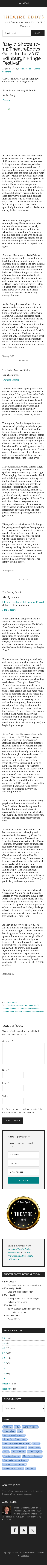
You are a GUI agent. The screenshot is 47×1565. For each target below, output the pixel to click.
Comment (7, 1041)
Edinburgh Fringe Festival (33, 1011)
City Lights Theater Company (14, 1464)
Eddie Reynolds (24, 69)
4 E (3, 1348)
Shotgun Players (34, 1452)
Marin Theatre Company (32, 1456)
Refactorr (25, 1556)
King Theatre (9, 609)
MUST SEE (9, 1431)
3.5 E (4, 1353)
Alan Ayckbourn (26, 1005)
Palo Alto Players (18, 1452)
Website (6, 1096)
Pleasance (7, 100)
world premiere (16, 1011)
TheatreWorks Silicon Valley (14, 1439)
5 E (3, 1338)
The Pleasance (13, 1005)
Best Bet (6, 1383)
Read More (6, 1520)
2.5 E (4, 1363)
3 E (3, 1358)
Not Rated (12, 1002)
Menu (25, 3)
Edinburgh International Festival (27, 602)
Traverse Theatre (10, 379)
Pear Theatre (34, 1448)
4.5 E (4, 1343)
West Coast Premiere (11, 1456)
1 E (3, 1378)
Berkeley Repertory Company (14, 1448)
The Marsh (30, 1468)
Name (5, 1070)
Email (5, 1083)
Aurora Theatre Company (13, 1468)
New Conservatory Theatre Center (17, 1443)
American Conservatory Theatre (15, 1460)
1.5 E (4, 1373)
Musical (7, 1427)
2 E (3, 1368)
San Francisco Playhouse (13, 1435)
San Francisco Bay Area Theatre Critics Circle (20, 1256)
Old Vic (6, 602)
